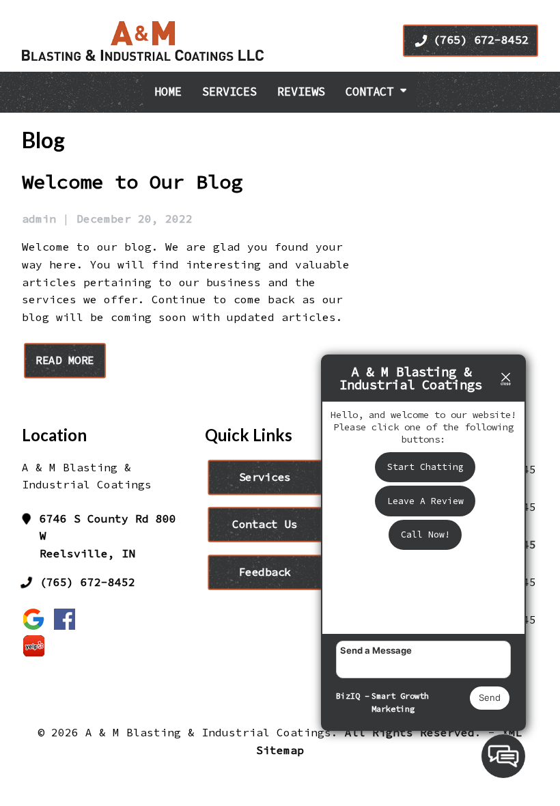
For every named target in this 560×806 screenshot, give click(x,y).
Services (229, 91)
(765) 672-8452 (481, 39)
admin (39, 218)
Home (168, 91)
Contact (373, 91)
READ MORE (65, 360)
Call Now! (425, 534)
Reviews (301, 91)
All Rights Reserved (410, 732)
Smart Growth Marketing (400, 702)
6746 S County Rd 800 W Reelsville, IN (108, 536)
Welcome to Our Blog (132, 181)
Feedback (265, 571)
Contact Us (264, 524)
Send (490, 697)
